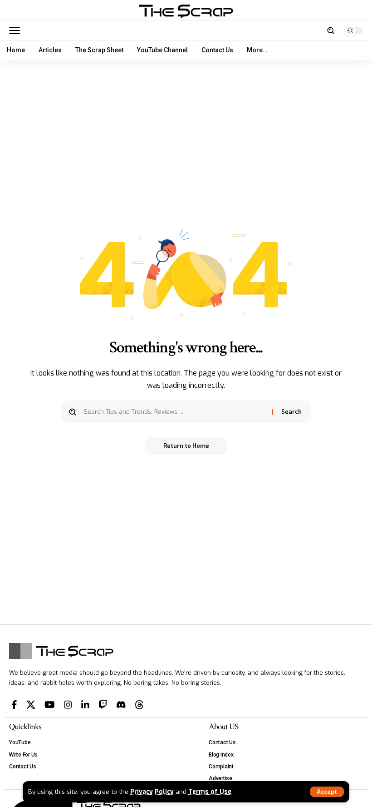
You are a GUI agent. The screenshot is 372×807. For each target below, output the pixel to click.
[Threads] (139, 704)
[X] (31, 704)
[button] (327, 792)
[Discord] (121, 704)
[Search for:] (174, 412)
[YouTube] (49, 704)
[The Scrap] (186, 10)
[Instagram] (68, 704)
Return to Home (186, 446)
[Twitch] (103, 704)
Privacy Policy (152, 791)
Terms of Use (209, 791)
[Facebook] (14, 704)
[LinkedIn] (85, 704)
